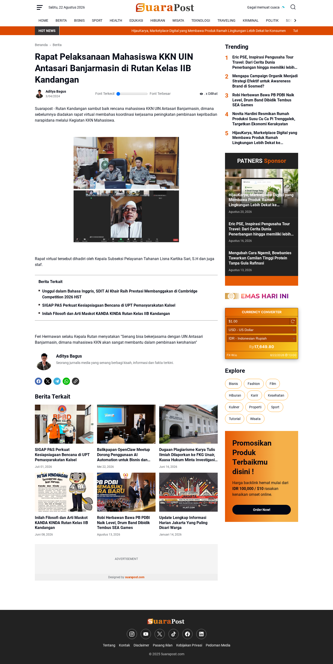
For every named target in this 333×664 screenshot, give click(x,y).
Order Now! (261, 510)
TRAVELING (226, 20)
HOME (43, 20)
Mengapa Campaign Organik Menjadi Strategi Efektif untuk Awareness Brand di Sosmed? (265, 81)
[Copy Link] (75, 381)
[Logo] (166, 621)
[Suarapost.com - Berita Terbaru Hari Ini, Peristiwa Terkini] (166, 7)
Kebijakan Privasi (189, 645)
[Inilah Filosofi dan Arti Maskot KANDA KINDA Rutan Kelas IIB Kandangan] (64, 492)
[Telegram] (57, 381)
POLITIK (272, 20)
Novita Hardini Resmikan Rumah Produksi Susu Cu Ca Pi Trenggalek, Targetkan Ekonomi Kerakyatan (263, 118)
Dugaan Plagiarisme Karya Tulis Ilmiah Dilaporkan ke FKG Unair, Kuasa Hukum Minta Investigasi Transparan (187, 454)
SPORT (97, 20)
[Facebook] (38, 381)
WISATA (178, 20)
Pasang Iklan (163, 645)
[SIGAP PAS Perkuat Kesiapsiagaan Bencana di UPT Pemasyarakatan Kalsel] (64, 424)
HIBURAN (157, 20)
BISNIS (79, 20)
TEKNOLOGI (200, 20)
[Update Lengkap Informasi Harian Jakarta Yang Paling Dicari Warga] (188, 492)
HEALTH (116, 20)
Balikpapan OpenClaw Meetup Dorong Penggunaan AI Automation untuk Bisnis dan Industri (123, 454)
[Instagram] (132, 634)
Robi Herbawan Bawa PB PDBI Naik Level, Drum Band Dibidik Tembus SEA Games (123, 522)
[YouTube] (146, 634)
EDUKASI (136, 20)
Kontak (124, 645)
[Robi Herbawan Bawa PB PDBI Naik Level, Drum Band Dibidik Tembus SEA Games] (126, 492)
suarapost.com (134, 577)
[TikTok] (173, 634)
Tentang (109, 645)
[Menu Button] (40, 7)
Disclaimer (141, 645)
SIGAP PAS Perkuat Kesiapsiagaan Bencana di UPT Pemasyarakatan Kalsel (108, 305)
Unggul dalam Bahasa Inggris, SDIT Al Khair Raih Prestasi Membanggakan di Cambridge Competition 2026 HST (119, 294)
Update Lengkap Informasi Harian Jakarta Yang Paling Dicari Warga (183, 522)
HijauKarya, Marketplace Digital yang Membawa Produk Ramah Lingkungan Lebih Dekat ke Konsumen (190, 31)
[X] (47, 381)
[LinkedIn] (201, 634)
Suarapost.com (172, 654)
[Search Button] (293, 7)
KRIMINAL (251, 20)
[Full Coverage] (261, 281)
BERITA (61, 20)
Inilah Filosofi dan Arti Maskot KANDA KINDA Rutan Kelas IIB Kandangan (106, 313)
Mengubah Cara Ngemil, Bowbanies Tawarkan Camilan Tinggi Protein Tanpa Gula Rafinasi (260, 258)
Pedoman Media (218, 645)
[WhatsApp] (66, 381)
